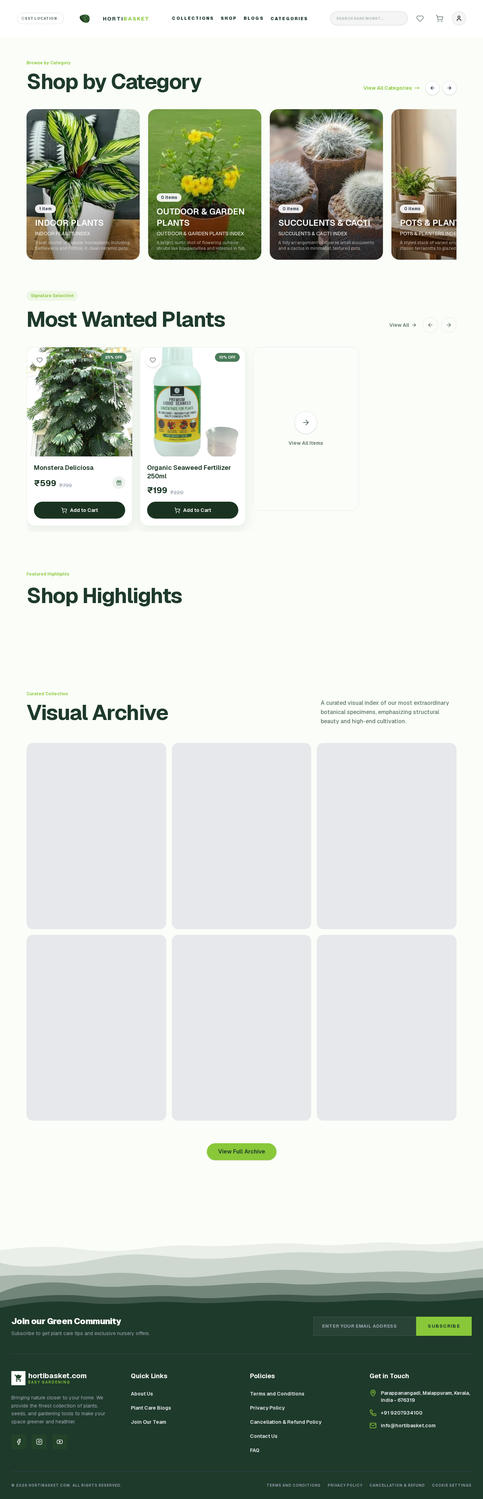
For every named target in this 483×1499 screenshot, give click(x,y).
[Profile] (459, 18)
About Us (142, 1394)
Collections (193, 18)
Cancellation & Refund (397, 1485)
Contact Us (264, 1436)
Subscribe (444, 1326)
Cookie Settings (452, 1485)
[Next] (449, 88)
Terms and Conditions (277, 1394)
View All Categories (387, 88)
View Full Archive (241, 1151)
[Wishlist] (420, 18)
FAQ (255, 1450)
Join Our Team (148, 1422)
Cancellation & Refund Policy (285, 1422)
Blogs (254, 18)
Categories (289, 19)
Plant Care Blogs (151, 1408)
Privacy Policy (267, 1408)
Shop (229, 18)
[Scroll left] (430, 325)
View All (399, 325)
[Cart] (439, 18)
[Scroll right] (448, 325)
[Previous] (432, 88)
